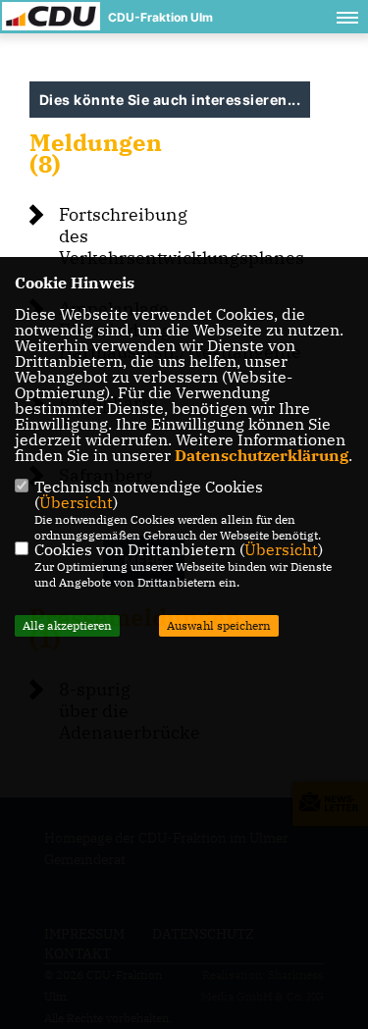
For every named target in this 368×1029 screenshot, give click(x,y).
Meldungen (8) (95, 153)
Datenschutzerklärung (261, 455)
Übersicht (76, 502)
